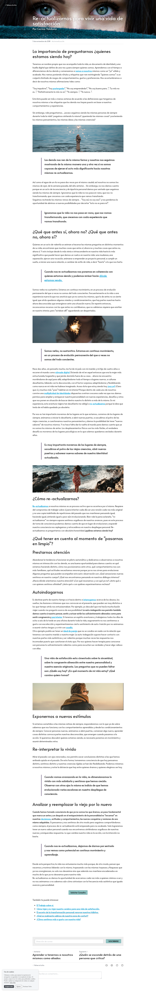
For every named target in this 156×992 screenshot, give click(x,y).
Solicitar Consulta (78, 892)
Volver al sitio (11, 5)
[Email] (122, 965)
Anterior (37, 952)
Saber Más (13, 982)
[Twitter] (112, 965)
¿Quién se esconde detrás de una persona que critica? (100, 956)
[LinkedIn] (117, 965)
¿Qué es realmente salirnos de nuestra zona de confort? (62, 915)
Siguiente (82, 952)
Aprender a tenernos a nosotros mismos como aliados (53, 956)
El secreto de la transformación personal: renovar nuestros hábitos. (68, 912)
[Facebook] (106, 965)
